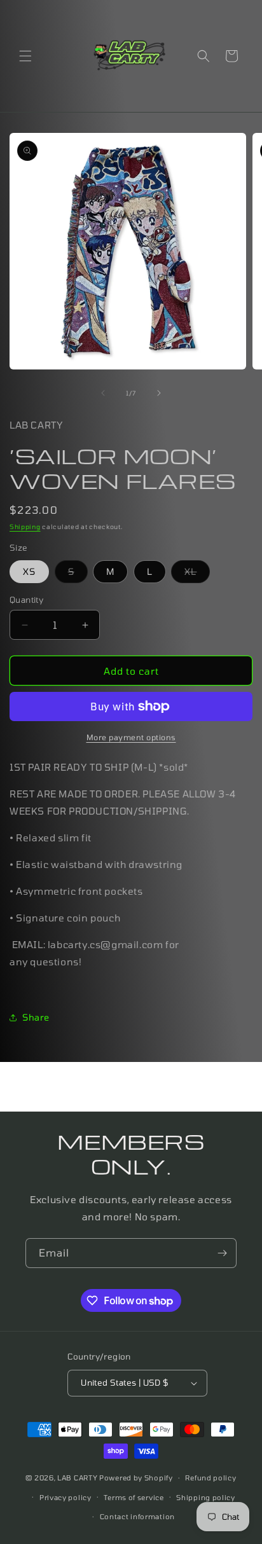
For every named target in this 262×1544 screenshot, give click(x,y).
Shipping (25, 526)
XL (197, 574)
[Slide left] (103, 393)
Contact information (137, 1516)
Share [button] (36, 1017)
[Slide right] (159, 393)
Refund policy (210, 1477)
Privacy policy (65, 1497)
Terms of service (133, 1497)
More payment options (131, 737)
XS (29, 571)
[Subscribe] (222, 1253)
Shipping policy (205, 1497)
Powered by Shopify (136, 1477)
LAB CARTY (77, 1477)
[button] (25, 56)
